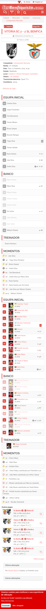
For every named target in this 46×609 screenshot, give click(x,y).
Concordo (6, 605)
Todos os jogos (38, 559)
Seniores (26, 18)
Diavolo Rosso (13, 570)
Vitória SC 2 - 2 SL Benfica (23, 31)
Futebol (6, 18)
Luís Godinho (14, 76)
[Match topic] (41, 513)
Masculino (16, 18)
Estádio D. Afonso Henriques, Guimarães (23, 74)
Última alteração (12, 565)
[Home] (22, 6)
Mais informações (7, 601)
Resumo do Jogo (9, 88)
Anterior (9, 26)
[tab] (23, 565)
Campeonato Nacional (14, 21)
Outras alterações (12, 578)
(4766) (24, 40)
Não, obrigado (18, 605)
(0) (24, 36)
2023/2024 (36, 18)
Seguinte (36, 26)
